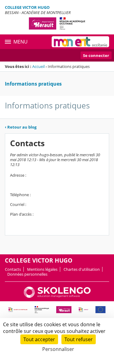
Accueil (38, 66)
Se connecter (96, 55)
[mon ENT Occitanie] (80, 41)
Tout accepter (39, 339)
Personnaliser (58, 349)
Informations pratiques (33, 83)
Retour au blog (20, 127)
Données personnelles (27, 274)
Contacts (13, 269)
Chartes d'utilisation (82, 269)
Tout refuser (78, 339)
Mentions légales (42, 269)
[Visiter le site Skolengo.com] (57, 296)
